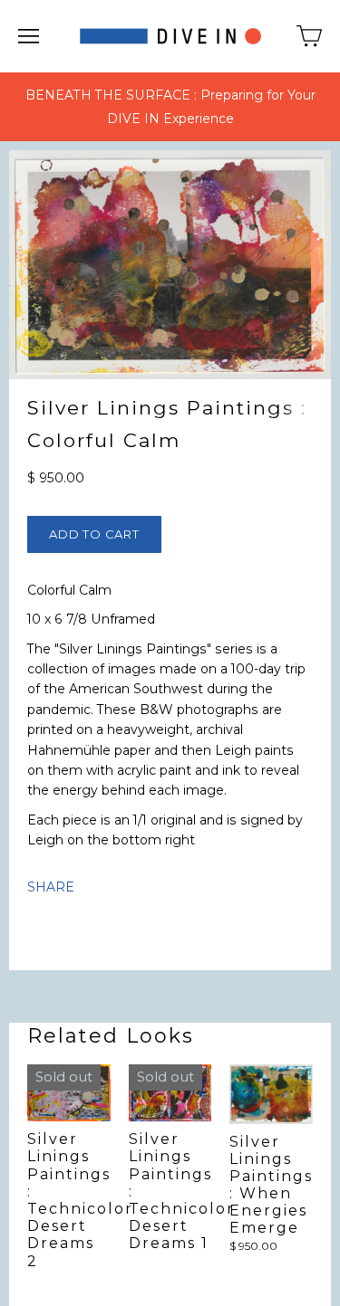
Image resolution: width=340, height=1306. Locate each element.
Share (50, 887)
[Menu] (29, 36)
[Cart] (309, 36)
